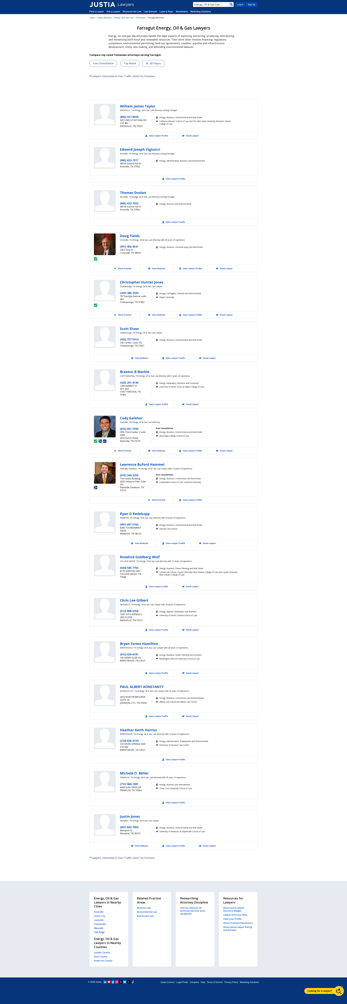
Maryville (98, 928)
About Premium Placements (238, 922)
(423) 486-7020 (129, 293)
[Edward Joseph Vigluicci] (105, 158)
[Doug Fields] (105, 244)
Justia (91, 18)
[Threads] (120, 982)
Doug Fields (130, 235)
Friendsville (100, 924)
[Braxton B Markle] (105, 380)
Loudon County (102, 952)
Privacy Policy (231, 982)
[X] (128, 982)
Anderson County (103, 960)
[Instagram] (116, 982)
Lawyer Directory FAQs (235, 914)
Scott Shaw (129, 328)
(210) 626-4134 (129, 740)
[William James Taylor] (105, 114)
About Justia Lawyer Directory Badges (233, 909)
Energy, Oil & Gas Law (123, 18)
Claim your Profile (232, 918)
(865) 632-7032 (129, 203)
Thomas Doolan (133, 192)
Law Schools (150, 11)
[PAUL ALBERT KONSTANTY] (105, 695)
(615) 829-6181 (129, 654)
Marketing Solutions (200, 11)
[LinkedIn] (105, 982)
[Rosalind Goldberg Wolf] (105, 565)
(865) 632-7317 (129, 160)
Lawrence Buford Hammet (142, 464)
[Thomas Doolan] (105, 201)
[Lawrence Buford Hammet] (105, 473)
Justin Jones (130, 816)
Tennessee (140, 18)
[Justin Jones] (105, 825)
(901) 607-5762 (129, 524)
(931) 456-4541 (129, 246)
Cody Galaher (131, 418)
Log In (240, 4)
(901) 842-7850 (129, 827)
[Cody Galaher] (105, 426)
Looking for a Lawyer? (320, 990)
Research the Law (132, 11)
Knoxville (98, 911)
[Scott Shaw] (105, 337)
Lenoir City (99, 915)
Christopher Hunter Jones (141, 282)
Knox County (100, 956)
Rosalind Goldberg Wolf (140, 557)
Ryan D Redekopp (135, 513)
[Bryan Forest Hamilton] (105, 652)
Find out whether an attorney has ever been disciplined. (192, 910)
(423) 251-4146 (129, 382)
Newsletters (182, 11)
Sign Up (251, 4)
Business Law (144, 907)
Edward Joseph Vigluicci (140, 149)
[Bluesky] (124, 982)
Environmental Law (147, 911)
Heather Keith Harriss (138, 730)
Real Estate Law (145, 915)
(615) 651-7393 (129, 429)
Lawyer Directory (104, 18)
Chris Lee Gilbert (134, 600)
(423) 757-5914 (129, 339)
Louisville (99, 920)
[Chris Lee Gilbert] (105, 609)
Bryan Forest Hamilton (139, 643)
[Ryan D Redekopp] (105, 522)
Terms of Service (215, 982)
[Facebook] (113, 982)
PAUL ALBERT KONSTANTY (142, 686)
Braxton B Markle (134, 371)
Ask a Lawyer (113, 11)
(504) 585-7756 (129, 568)
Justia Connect (167, 982)
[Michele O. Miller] (105, 781)
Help (203, 982)
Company (194, 982)
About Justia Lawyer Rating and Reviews (237, 929)
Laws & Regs (166, 11)
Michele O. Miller (134, 773)
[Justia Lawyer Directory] (102, 4)
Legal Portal (182, 982)
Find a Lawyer (96, 11)
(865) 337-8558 (129, 117)
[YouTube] (109, 982)
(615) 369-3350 (129, 475)
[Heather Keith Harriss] (105, 738)
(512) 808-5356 (129, 611)
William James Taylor (137, 106)
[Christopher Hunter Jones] (105, 290)
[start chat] (339, 991)
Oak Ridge (99, 932)
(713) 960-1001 (129, 784)
